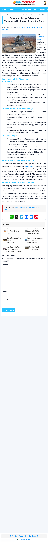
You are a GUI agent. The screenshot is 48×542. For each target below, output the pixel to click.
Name (5, 291)
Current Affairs (14, 9)
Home (4, 9)
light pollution (29, 166)
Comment (6, 264)
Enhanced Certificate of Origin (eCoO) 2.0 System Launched (35, 231)
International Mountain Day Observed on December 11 (35, 240)
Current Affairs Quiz (29, 9)
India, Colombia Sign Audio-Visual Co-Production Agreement (14, 249)
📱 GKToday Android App (24, 539)
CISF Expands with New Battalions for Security (13, 231)
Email (5, 300)
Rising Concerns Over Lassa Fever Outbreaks (14, 240)
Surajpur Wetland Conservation (35, 248)
